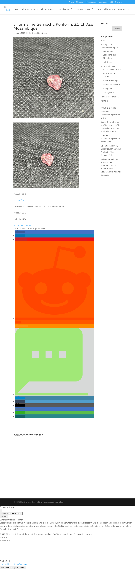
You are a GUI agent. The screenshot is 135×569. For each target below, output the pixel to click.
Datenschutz (91, 2)
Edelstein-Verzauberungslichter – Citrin (111, 114)
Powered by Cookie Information (14, 564)
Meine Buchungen (111, 80)
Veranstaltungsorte (111, 84)
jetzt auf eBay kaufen (22, 225)
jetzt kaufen (18, 200)
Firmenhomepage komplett (50, 502)
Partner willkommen (76, 2)
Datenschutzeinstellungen (11, 513)
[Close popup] (1, 510)
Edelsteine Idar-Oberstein (38, 33)
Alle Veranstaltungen (112, 69)
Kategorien (107, 88)
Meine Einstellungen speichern (13, 567)
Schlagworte (108, 92)
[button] (20, 232)
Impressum (103, 2)
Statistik (4, 516)
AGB (111, 2)
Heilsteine (107, 62)
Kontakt (118, 2)
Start (15, 9)
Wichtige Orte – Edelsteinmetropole (37, 9)
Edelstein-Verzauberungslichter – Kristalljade (111, 138)
